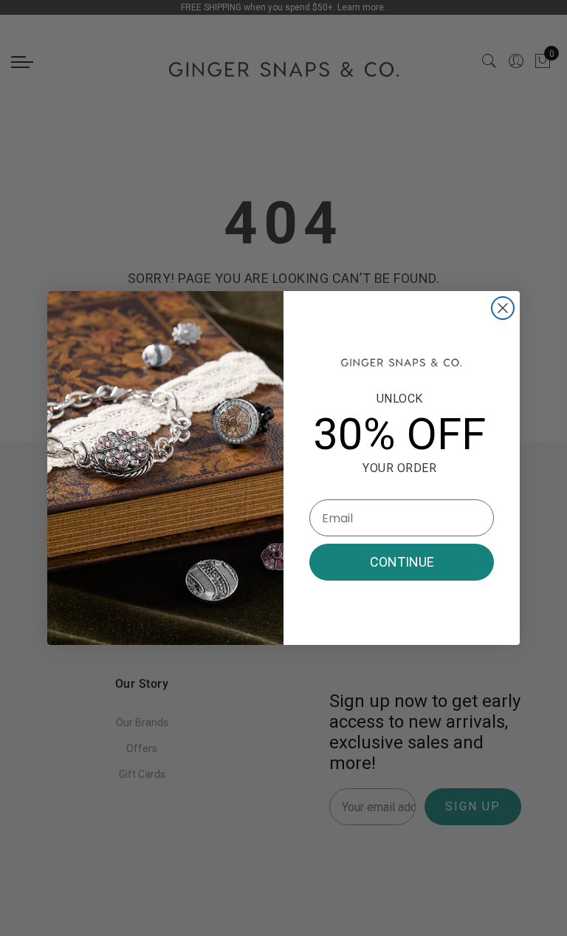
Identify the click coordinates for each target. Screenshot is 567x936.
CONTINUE (402, 562)
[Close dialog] (503, 308)
